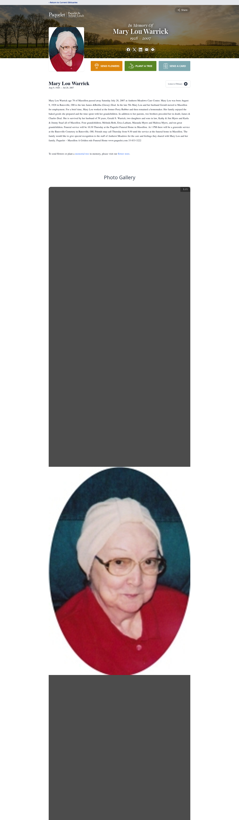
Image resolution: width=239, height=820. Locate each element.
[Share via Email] (146, 49)
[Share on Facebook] (128, 49)
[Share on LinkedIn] (140, 49)
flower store (123, 153)
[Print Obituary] (152, 49)
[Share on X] (134, 49)
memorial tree (82, 153)
